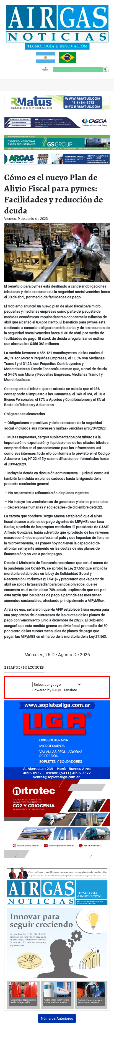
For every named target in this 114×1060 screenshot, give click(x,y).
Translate (69, 690)
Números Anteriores (57, 1018)
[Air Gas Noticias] (57, 34)
